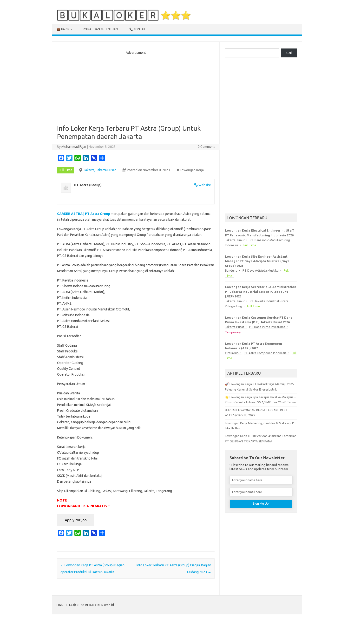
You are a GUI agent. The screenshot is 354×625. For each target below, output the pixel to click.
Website (204, 185)
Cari (289, 53)
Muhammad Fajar (73, 147)
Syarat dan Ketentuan (100, 29)
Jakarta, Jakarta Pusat (100, 170)
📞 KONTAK (137, 29)
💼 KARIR (63, 29)
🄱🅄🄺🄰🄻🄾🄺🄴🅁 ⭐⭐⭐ (124, 15)
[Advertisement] (135, 88)
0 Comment (206, 147)
